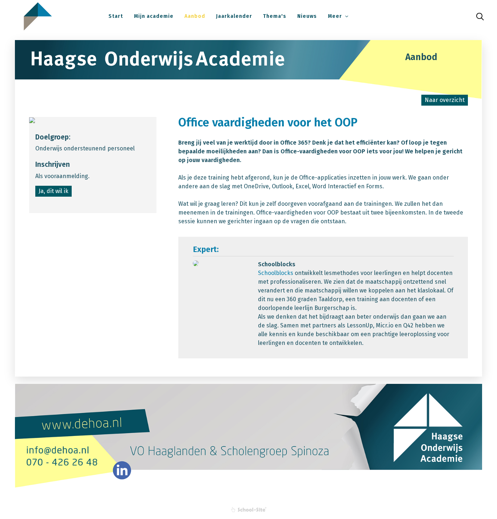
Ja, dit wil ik (53, 191)
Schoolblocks (275, 273)
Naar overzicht (445, 100)
